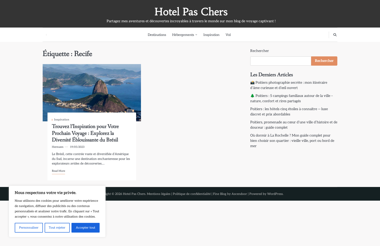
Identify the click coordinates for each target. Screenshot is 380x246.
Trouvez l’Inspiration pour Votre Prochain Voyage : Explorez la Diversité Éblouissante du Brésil (85, 133)
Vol (228, 35)
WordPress (275, 194)
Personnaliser (28, 227)
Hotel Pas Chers (191, 12)
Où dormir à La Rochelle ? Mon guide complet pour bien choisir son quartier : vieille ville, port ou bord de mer (292, 140)
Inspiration (211, 35)
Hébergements (183, 35)
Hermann (57, 147)
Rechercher (259, 51)
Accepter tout (85, 227)
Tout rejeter (57, 227)
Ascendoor (239, 194)
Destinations (157, 35)
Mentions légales (158, 194)
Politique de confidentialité (192, 194)
